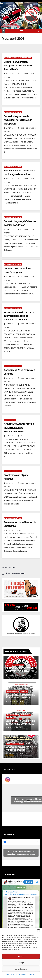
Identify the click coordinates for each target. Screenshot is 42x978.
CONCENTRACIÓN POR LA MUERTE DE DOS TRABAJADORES (19, 428)
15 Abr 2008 (11, 436)
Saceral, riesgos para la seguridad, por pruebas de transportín (18, 120)
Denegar (21, 963)
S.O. (21, 436)
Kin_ (23, 675)
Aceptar (21, 956)
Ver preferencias (21, 969)
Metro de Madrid (17, 665)
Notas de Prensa (10, 420)
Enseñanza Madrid (13, 691)
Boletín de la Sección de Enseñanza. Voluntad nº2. (20, 697)
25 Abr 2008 (11, 73)
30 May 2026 (13, 701)
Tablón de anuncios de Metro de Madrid (17, 57)
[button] (38, 931)
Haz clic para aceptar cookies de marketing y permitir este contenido (21, 852)
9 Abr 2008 (10, 530)
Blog (8, 665)
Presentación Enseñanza (12, 518)
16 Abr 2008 (11, 324)
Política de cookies (12, 974)
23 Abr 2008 (11, 128)
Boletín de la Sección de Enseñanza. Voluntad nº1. (20, 723)
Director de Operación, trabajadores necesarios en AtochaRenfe (18, 65)
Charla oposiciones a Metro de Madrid (18, 748)
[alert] (21, 573)
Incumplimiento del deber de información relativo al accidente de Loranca (19, 316)
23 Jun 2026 (13, 675)
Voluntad (24, 691)
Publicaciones (26, 714)
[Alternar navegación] (21, 31)
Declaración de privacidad (27, 974)
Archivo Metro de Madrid (12, 112)
